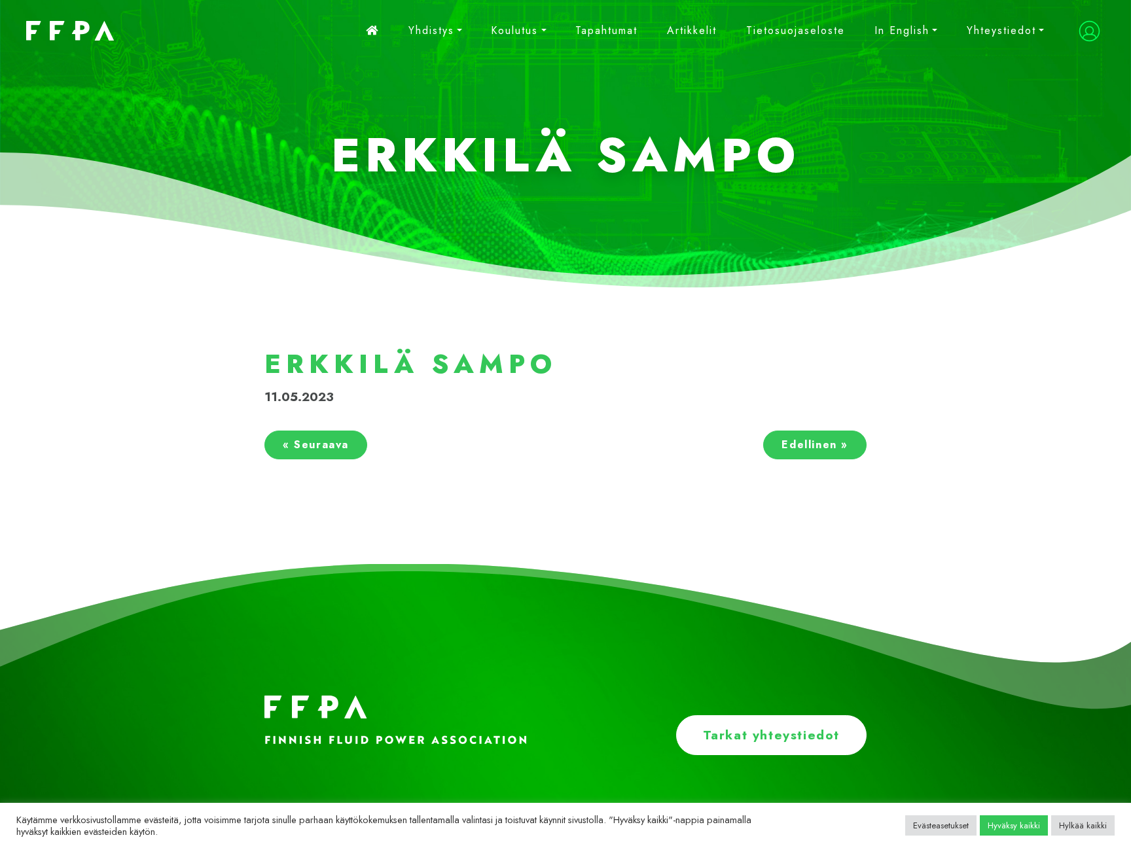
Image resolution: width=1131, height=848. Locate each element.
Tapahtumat (606, 30)
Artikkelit (692, 30)
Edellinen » (814, 444)
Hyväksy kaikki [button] (1014, 825)
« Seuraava (316, 444)
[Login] (1089, 31)
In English (901, 30)
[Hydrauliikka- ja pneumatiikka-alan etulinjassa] (62, 30)
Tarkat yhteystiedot (771, 735)
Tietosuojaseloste (795, 30)
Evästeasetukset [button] (941, 825)
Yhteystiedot (1001, 30)
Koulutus (514, 30)
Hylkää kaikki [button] (1083, 825)
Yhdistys (431, 30)
